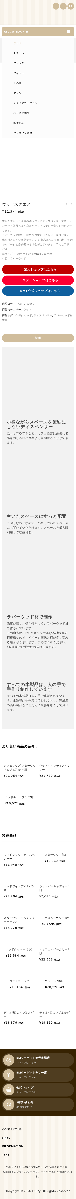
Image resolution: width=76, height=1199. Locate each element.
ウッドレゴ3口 (71, 204)
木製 (5, 320)
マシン (17, 93)
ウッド (17, 43)
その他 (17, 83)
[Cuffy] (16, 12)
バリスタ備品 (21, 113)
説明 (38, 338)
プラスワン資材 (22, 133)
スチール (18, 53)
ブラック (18, 63)
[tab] (38, 338)
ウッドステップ (66, 204)
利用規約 (51, 1172)
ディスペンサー (43, 315)
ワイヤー (18, 73)
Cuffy (19, 315)
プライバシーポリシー (29, 1172)
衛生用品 (18, 123)
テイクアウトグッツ (25, 103)
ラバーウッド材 (63, 315)
